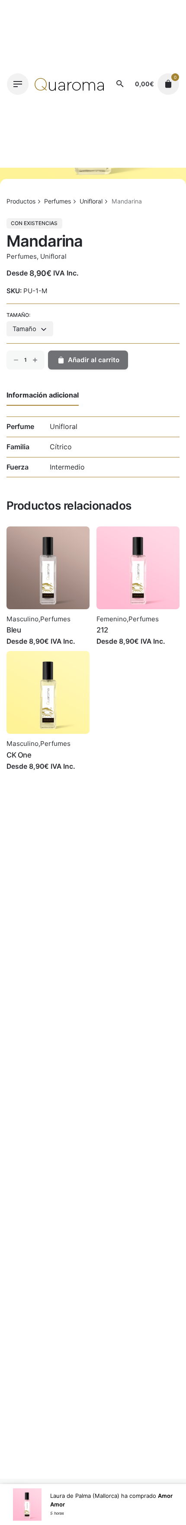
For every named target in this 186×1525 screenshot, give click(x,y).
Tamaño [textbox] (24, 329)
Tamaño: (18, 315)
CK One (18, 755)
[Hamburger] (18, 84)
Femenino (111, 619)
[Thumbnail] (70, 84)
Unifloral (53, 256)
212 (102, 630)
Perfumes (21, 256)
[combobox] (29, 328)
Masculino (22, 619)
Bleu (13, 630)
